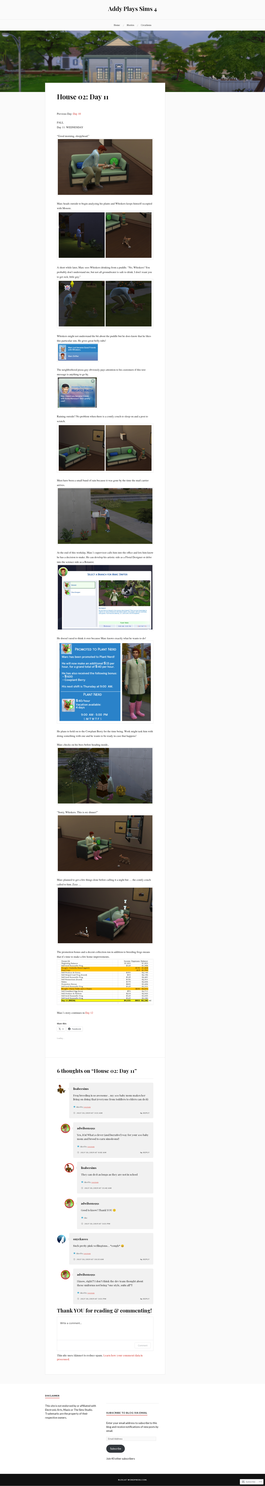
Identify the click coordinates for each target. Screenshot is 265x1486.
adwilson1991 (86, 1128)
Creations (146, 25)
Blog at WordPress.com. (132, 1480)
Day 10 (77, 113)
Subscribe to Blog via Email (126, 1412)
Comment (143, 1345)
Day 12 (89, 1012)
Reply (146, 1113)
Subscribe (115, 1448)
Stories (130, 25)
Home (117, 25)
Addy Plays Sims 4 (132, 8)
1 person (87, 1107)
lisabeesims (81, 1089)
